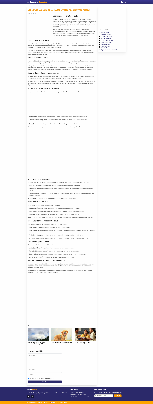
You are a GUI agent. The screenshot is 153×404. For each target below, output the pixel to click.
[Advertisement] (39, 26)
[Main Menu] (28, 2)
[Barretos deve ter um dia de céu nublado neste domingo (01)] (38, 334)
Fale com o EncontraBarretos (79, 394)
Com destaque (81, 396)
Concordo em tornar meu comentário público (41, 378)
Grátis (88, 396)
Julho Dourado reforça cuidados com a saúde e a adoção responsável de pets (61, 344)
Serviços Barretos (106, 42)
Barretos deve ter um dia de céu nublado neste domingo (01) (36, 343)
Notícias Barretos (106, 38)
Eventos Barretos (106, 34)
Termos (29, 402)
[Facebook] (28, 396)
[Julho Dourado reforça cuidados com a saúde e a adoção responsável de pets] (61, 334)
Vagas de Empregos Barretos (109, 50)
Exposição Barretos (106, 36)
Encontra (38, 2)
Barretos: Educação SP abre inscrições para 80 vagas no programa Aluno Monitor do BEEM (84, 344)
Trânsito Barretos (106, 48)
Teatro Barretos (105, 46)
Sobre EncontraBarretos (78, 392)
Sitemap (40, 402)
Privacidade (34, 402)
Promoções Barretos (107, 40)
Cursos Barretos (105, 33)
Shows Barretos (105, 44)
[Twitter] (32, 396)
